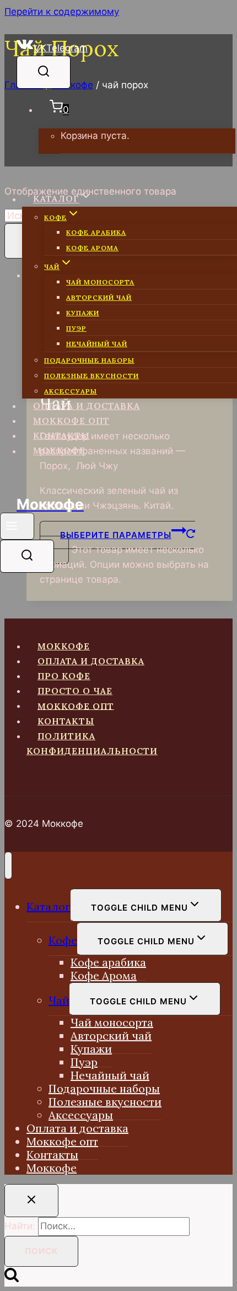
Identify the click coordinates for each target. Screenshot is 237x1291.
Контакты (61, 435)
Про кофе (63, 675)
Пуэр (76, 328)
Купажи (82, 313)
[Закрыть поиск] (31, 1200)
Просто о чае (74, 690)
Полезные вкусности (91, 376)
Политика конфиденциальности (92, 743)
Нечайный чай (96, 344)
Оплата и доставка (86, 405)
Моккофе (59, 450)
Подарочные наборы (89, 360)
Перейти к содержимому (61, 11)
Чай (59, 1000)
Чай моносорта (100, 282)
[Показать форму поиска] (44, 72)
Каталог (48, 906)
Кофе (63, 940)
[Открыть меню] (17, 526)
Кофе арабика (96, 232)
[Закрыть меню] (8, 865)
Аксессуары (70, 391)
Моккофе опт (71, 420)
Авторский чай (99, 297)
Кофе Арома (92, 248)
